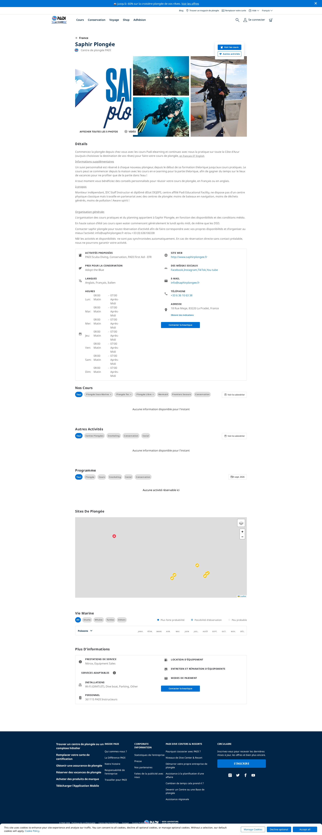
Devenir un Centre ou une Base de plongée (185, 791)
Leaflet (243, 596)
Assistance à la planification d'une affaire (185, 775)
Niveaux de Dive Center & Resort (184, 757)
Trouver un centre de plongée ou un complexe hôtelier (80, 746)
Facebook (177, 270)
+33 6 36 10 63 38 (181, 295)
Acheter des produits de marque (77, 779)
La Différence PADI (115, 757)
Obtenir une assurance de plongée (79, 765)
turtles (110, 619)
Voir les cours (231, 47)
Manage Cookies (253, 829)
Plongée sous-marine (97, 394)
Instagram (190, 270)
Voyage (114, 20)
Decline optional (279, 829)
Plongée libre (144, 394)
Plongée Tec (122, 394)
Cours (80, 20)
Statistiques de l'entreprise (149, 755)
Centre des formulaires (109, 823)
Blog (181, 10)
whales (99, 619)
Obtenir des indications (182, 315)
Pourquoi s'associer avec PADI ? (183, 751)
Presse (138, 761)
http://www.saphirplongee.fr (189, 257)
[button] (174, 575)
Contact (125, 823)
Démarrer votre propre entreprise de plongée (186, 765)
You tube (212, 270)
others (121, 619)
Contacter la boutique (180, 325)
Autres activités (231, 53)
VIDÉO (132, 131)
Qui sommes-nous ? (116, 751)
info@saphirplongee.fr (185, 282)
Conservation (96, 20)
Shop (126, 20)
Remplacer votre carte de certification (73, 757)
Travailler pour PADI (116, 779)
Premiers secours (181, 394)
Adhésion (139, 20)
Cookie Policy (32, 830)
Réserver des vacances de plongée (78, 772)
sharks (87, 619)
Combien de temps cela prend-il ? (185, 783)
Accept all (305, 829)
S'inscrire (241, 763)
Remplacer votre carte (235, 10)
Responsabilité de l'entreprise (115, 771)
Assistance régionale (177, 799)
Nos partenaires (143, 767)
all (77, 619)
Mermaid (163, 394)
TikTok (202, 270)
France (83, 38)
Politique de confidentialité (83, 823)
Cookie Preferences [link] (140, 823)
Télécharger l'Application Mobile (77, 786)
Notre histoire (112, 763)
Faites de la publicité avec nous (148, 775)
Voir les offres (190, 4)
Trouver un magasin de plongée (204, 10)
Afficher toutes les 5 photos (99, 131)
